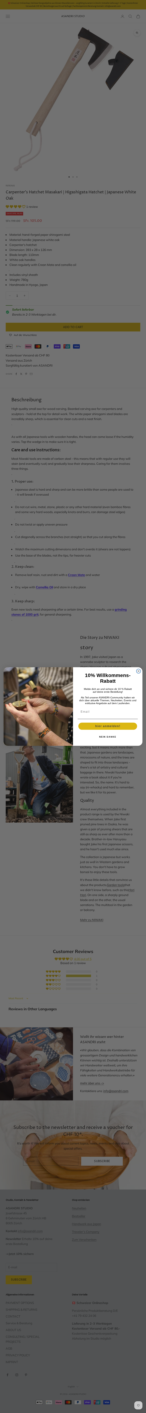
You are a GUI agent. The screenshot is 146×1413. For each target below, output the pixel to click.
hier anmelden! (107, 726)
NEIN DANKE (107, 737)
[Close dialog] (138, 671)
